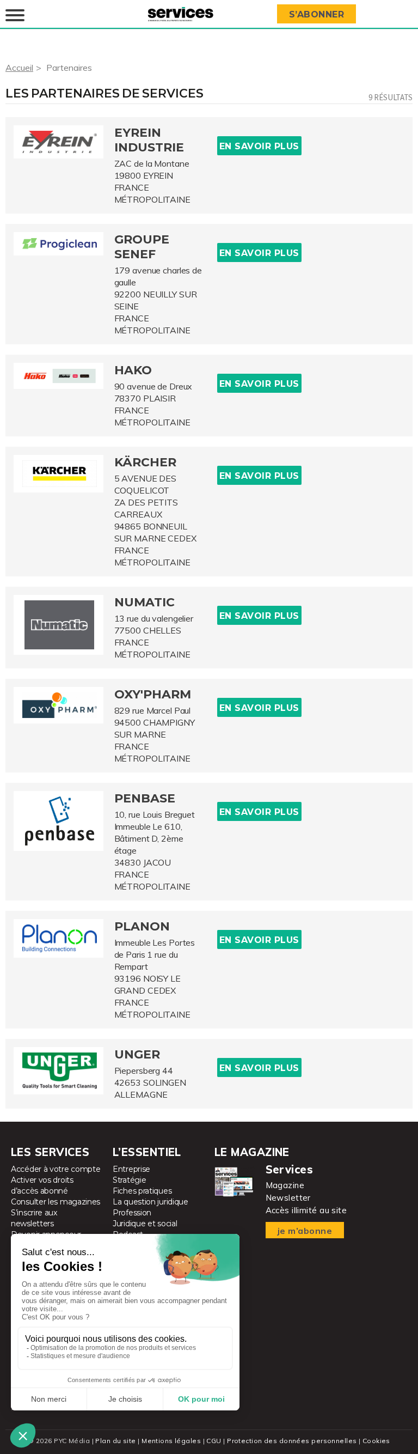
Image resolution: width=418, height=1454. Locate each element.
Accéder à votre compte (55, 1169)
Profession (132, 1213)
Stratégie (129, 1180)
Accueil (19, 67)
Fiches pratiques (142, 1191)
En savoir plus (259, 146)
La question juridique (150, 1202)
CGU (213, 1441)
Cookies (376, 1441)
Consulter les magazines (55, 1202)
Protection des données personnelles (291, 1441)
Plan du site (115, 1441)
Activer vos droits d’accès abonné (42, 1185)
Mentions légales (171, 1441)
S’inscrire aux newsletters (34, 1218)
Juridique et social (145, 1223)
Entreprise (131, 1169)
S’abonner (317, 14)
